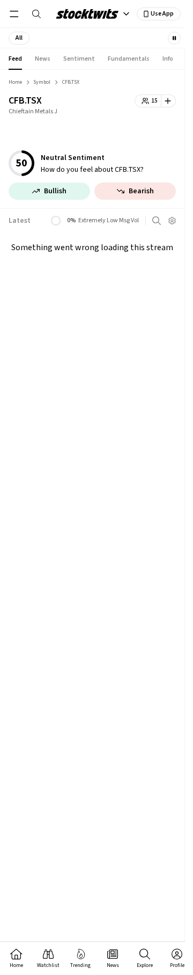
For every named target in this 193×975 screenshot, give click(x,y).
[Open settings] (172, 220)
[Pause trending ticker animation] (174, 38)
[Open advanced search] (156, 220)
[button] (19, 38)
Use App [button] (162, 13)
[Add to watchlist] (168, 100)
